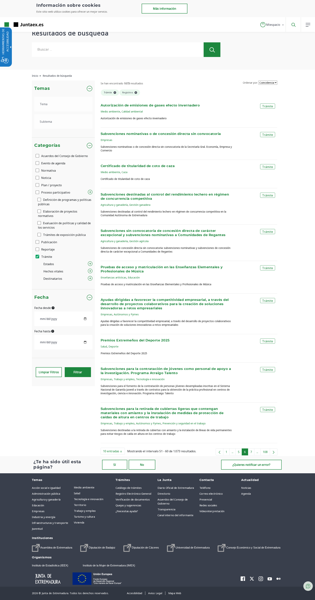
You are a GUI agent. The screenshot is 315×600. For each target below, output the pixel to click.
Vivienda (79, 522)
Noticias (246, 488)
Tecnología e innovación (150, 379)
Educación (134, 277)
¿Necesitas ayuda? (127, 511)
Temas (42, 88)
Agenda (246, 493)
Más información (164, 9)
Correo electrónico (211, 493)
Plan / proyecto (51, 185)
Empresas (106, 140)
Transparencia (166, 509)
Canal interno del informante (175, 515)
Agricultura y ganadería (114, 205)
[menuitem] (94, 487)
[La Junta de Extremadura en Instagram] (260, 578)
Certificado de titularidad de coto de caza (138, 166)
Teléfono (205, 488)
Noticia (45, 178)
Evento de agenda (52, 163)
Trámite (46, 257)
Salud (104, 346)
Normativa (48, 171)
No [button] (142, 465)
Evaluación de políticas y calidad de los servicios (64, 225)
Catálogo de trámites (128, 488)
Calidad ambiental (132, 111)
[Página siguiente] (273, 451)
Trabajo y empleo (124, 379)
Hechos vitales (53, 271)
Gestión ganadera (139, 205)
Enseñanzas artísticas (113, 277)
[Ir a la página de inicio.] (17, 24)
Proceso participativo (55, 192)
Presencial (205, 499)
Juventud (37, 528)
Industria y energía (43, 517)
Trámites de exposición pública (64, 235)
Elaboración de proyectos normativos (57, 213)
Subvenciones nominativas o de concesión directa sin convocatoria (161, 134)
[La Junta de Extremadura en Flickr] (278, 578)
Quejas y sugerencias (128, 505)
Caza (124, 172)
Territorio (80, 505)
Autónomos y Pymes (126, 314)
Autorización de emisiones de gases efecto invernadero (150, 105)
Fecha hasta (42, 331)
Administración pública (46, 493)
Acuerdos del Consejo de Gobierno (64, 156)
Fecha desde (43, 308)
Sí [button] (114, 465)
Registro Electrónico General (133, 493)
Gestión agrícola (139, 241)
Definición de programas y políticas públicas (64, 202)
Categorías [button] (47, 145)
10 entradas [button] (114, 452)
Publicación (48, 242)
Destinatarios (52, 279)
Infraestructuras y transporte (50, 523)
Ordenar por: (250, 82)
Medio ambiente (110, 111)
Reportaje (47, 249)
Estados (48, 264)
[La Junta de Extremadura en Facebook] (242, 578)
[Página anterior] (219, 451)
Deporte (113, 346)
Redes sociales (208, 505)
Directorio (164, 493)
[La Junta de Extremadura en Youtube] (269, 578)
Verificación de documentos (133, 499)
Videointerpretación (211, 511)
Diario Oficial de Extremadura (176, 488)
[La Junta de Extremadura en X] (251, 578)
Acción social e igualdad (46, 488)
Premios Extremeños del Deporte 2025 (135, 340)
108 (266, 452)
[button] (272, 25)
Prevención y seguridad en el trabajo (184, 423)
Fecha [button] (41, 297)
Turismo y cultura (84, 516)
